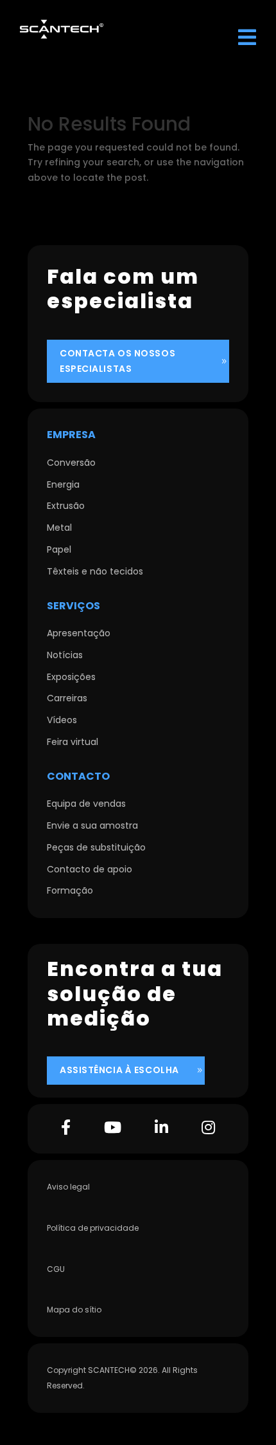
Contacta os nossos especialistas (117, 361)
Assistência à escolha (119, 1069)
